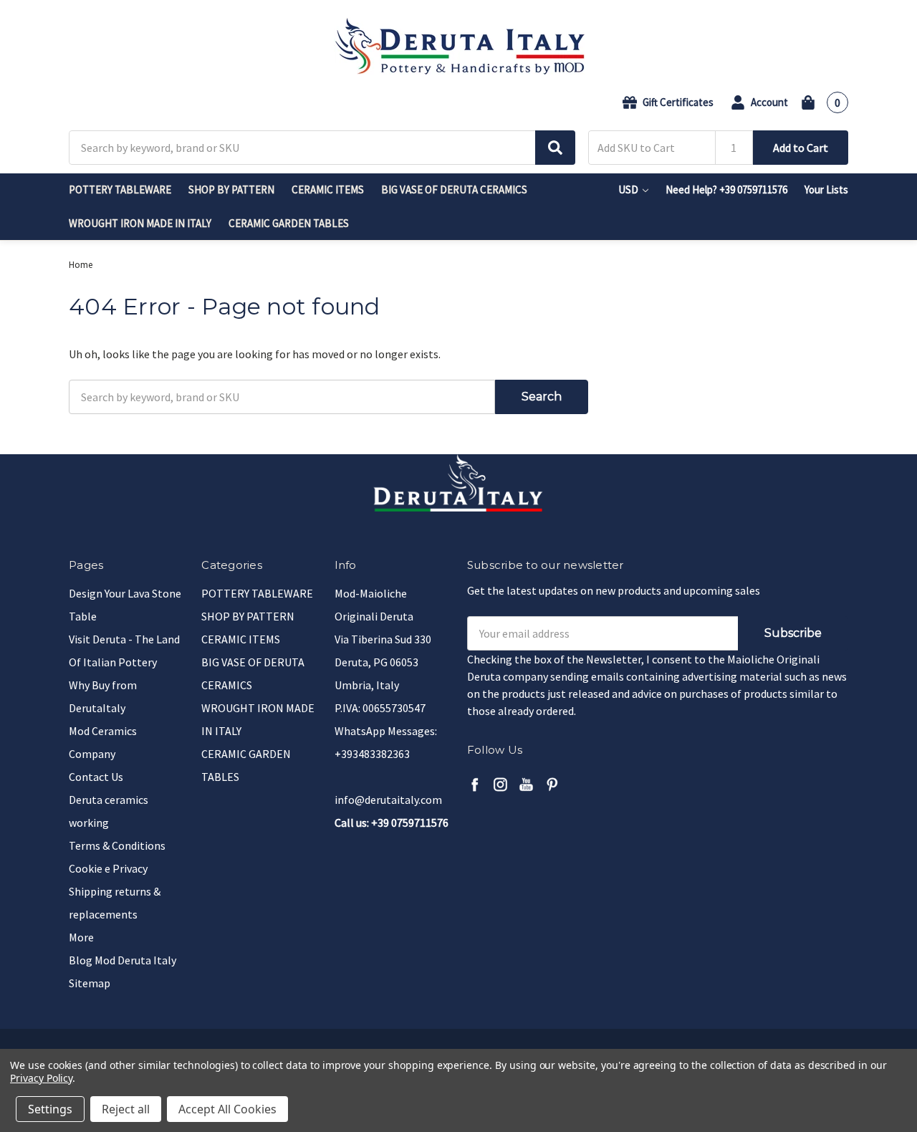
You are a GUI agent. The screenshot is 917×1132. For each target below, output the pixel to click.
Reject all (126, 1109)
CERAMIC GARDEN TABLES (289, 223)
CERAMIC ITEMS (328, 189)
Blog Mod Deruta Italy (122, 960)
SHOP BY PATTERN (231, 189)
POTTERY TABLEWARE (120, 189)
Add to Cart (800, 147)
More (81, 937)
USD (629, 189)
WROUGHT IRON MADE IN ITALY (140, 223)
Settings (50, 1109)
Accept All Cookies (227, 1109)
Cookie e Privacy (108, 868)
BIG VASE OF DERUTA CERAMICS (454, 189)
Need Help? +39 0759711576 (726, 189)
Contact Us (96, 776)
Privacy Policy (41, 1078)
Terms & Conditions (117, 845)
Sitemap (89, 983)
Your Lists (826, 189)
